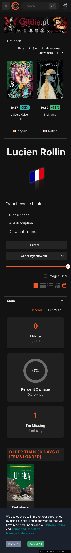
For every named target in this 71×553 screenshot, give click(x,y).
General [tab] (36, 310)
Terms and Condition (26, 529)
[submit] (52, 6)
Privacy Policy (55, 525)
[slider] (68, 266)
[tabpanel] (35, 376)
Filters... (36, 245)
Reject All (14, 543)
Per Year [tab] (54, 310)
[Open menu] (6, 6)
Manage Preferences (20, 533)
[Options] (65, 6)
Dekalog (19, 507)
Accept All (35, 543)
